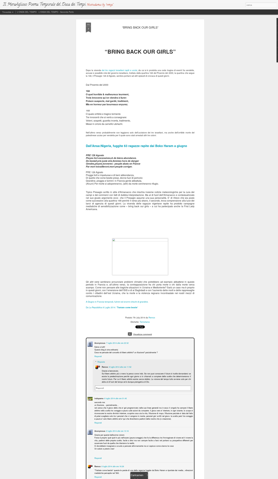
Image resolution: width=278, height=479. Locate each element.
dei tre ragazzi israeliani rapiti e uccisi (119, 70)
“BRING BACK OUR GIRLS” (140, 27)
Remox (152, 317)
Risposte (101, 361)
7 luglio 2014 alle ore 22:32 (117, 342)
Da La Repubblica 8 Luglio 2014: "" (112, 307)
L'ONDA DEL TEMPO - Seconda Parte (56, 11)
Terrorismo (145, 321)
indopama (98, 398)
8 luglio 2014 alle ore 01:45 (115, 398)
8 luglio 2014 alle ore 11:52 (120, 366)
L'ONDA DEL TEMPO (27, 11)
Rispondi (97, 356)
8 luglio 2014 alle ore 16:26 (112, 466)
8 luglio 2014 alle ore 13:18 (117, 430)
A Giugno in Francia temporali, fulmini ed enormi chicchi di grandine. (117, 301)
